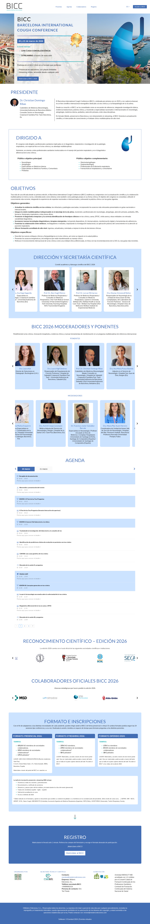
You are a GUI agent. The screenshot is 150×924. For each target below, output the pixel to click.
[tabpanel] (75, 550)
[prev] (13, 289)
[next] (137, 289)
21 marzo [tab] (43, 469)
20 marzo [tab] (26, 469)
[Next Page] (32, 626)
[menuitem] (58, 7)
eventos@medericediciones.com (73, 877)
